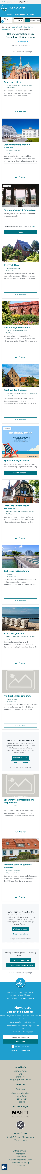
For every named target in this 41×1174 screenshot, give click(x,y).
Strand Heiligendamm (14, 633)
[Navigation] (37, 8)
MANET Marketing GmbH (24, 998)
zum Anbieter (20, 112)
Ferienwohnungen (20, 1071)
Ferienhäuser (20, 1077)
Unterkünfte (20, 1067)
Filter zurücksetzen (21, 960)
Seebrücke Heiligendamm (16, 571)
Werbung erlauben (20, 757)
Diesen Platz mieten (20, 762)
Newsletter (21, 1165)
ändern (34, 227)
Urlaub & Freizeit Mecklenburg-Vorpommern (20, 1138)
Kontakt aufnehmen (20, 473)
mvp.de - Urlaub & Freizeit (20, 995)
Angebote (20, 1084)
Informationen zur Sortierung (20, 45)
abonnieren (20, 1041)
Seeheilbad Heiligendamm (22, 27)
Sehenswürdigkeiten (20, 1093)
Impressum (20, 1153)
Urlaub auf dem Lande (20, 1079)
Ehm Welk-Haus (11, 265)
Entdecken (6, 29)
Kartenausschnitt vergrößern (21, 965)
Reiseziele (20, 1102)
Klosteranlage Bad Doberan (17, 327)
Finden (20, 232)
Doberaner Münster (13, 82)
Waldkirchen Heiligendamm (17, 696)
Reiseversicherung (20, 1162)
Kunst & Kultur (20, 1096)
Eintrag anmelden (21, 1151)
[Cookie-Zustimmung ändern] (4, 1167)
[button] (17, 8)
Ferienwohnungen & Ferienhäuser (20, 210)
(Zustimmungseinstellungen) (20, 1159)
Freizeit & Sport (20, 1099)
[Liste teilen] (13, 42)
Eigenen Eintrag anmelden (16, 460)
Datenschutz (20, 1156)
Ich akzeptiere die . (20, 1048)
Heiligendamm (23, 2)
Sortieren (22, 42)
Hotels (20, 1074)
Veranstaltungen (20, 1106)
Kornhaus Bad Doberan (15, 390)
